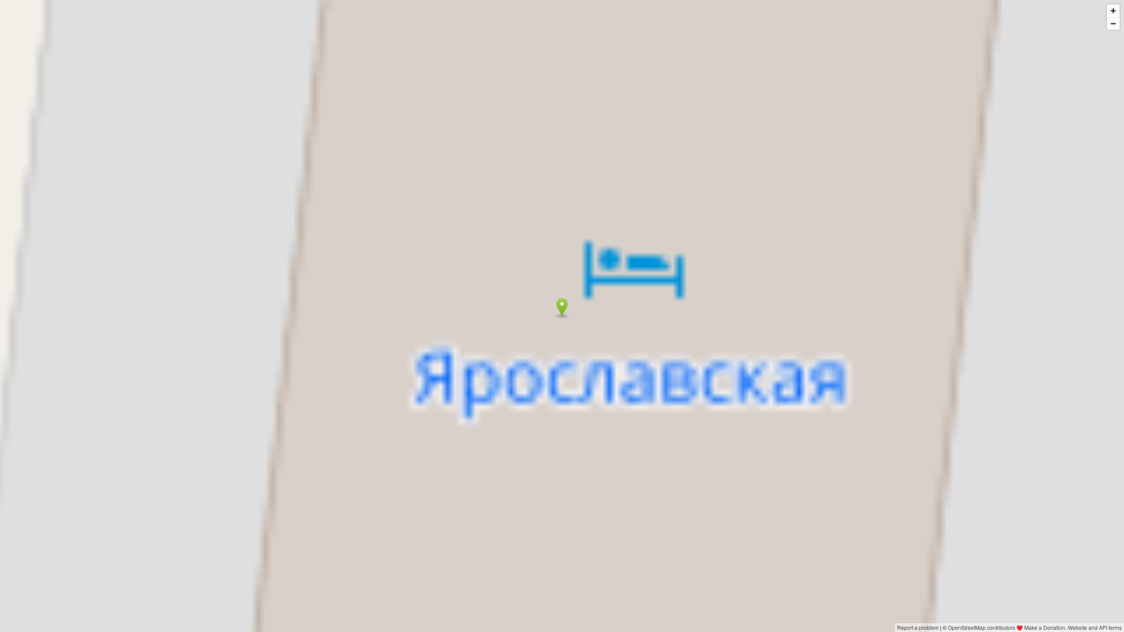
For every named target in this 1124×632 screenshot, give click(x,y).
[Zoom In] (1113, 10)
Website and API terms (1095, 627)
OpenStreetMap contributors (981, 627)
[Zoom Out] (1113, 23)
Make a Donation (1044, 627)
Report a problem (918, 627)
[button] (562, 307)
